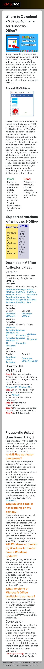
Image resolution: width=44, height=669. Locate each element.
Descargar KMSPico (21, 290)
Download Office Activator (11, 360)
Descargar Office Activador (30, 359)
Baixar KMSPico (31, 290)
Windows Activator (10, 328)
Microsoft (10, 500)
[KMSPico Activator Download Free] (11, 4)
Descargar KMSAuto (27, 315)
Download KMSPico (11, 290)
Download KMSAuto (11, 315)
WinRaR (15, 395)
